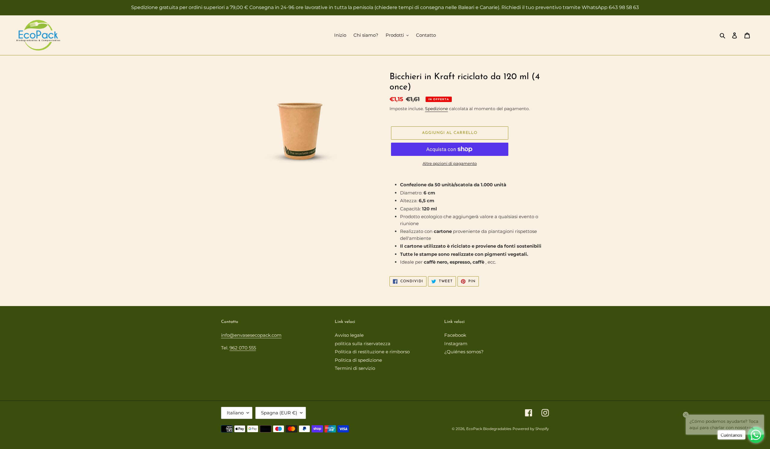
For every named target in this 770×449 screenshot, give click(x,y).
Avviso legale (349, 335)
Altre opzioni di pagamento (450, 163)
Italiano (235, 413)
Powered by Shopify (531, 428)
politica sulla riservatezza (362, 343)
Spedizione (436, 108)
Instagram (455, 343)
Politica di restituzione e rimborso (372, 352)
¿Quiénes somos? (464, 352)
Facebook (455, 335)
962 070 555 (242, 348)
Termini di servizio (355, 368)
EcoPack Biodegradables (488, 428)
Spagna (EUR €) (279, 413)
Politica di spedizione (358, 360)
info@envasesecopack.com (251, 335)
